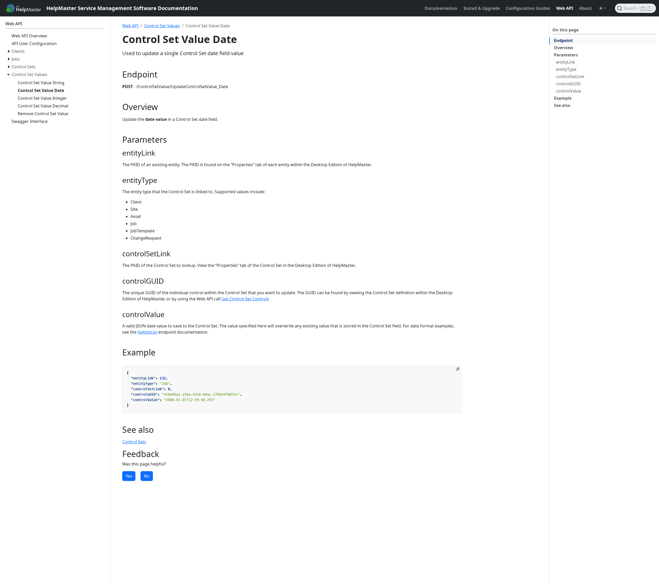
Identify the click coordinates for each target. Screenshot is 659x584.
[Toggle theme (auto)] (602, 8)
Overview (563, 47)
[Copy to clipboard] (457, 369)
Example (562, 98)
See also (562, 105)
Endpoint (563, 40)
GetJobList (147, 332)
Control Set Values (162, 26)
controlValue (568, 91)
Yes (129, 476)
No (147, 476)
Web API (130, 26)
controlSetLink (570, 76)
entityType (566, 69)
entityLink (565, 62)
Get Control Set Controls (245, 299)
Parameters (566, 55)
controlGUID (568, 84)
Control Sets (134, 442)
